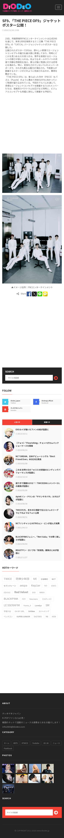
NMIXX (42, 592)
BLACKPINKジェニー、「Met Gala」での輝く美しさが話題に (38, 538)
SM (47, 605)
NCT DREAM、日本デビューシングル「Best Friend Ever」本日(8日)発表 (35, 458)
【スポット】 (47, 599)
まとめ (46, 743)
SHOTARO (38, 616)
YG (47, 616)
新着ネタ (47, 422)
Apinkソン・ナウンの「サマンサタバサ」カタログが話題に (38, 498)
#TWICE (25, 743)
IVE (35, 579)
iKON (54, 616)
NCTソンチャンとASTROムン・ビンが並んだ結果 (38, 523)
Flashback (8, 748)
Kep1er (35, 585)
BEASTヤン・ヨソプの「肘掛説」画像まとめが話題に (37, 551)
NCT (54, 579)
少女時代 (44, 579)
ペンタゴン (8, 616)
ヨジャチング (44, 611)
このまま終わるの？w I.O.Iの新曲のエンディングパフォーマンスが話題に (38, 471)
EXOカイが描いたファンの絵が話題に (32, 429)
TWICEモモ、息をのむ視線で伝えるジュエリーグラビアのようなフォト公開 (37, 511)
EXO (34, 592)
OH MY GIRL (19, 611)
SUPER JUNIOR (23, 616)
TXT (45, 585)
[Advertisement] (32, 122)
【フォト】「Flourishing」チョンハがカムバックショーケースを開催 (37, 444)
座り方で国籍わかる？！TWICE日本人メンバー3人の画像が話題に (38, 484)
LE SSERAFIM (12, 605)
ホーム (6, 743)
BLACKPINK (11, 598)
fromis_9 (27, 605)
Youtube (35, 743)
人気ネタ (17, 422)
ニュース (56, 743)
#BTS (15, 743)
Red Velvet (21, 592)
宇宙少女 (7, 611)
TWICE (8, 579)
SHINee (31, 611)
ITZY (24, 599)
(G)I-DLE (7, 592)
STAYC (53, 585)
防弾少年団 (22, 579)
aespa (23, 585)
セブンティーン (10, 585)
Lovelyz (38, 605)
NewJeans (33, 599)
